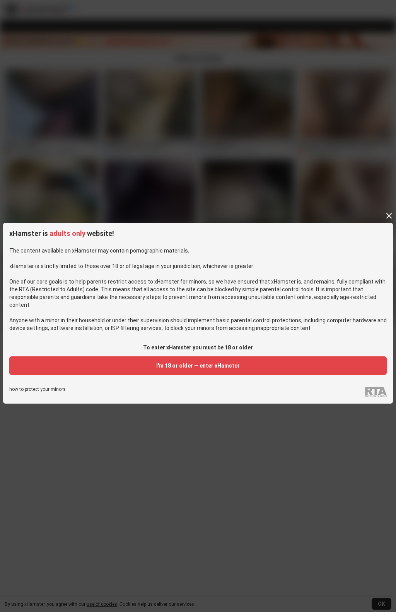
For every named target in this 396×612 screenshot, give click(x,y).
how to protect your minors (37, 389)
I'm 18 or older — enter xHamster (198, 366)
